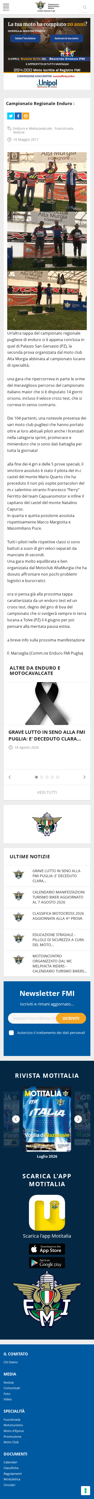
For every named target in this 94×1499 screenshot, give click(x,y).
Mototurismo (13, 1425)
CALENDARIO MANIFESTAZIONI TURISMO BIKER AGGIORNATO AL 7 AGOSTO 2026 (59, 897)
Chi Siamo (11, 1362)
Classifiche (11, 1468)
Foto (7, 1394)
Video (8, 1399)
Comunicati (12, 1388)
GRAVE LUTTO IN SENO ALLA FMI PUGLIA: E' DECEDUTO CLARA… (46, 735)
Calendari (10, 1462)
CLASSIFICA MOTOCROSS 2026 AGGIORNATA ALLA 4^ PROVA (58, 916)
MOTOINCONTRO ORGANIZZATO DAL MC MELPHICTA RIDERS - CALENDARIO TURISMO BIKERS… (60, 963)
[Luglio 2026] (47, 1119)
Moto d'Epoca (14, 1431)
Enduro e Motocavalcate (33, 128)
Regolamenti (13, 1473)
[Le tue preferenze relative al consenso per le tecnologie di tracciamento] (85, 1490)
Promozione (12, 1436)
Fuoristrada (64, 128)
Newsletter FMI (47, 993)
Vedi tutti (47, 792)
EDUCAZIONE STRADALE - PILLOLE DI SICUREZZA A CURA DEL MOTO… (58, 939)
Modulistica (12, 1479)
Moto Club (11, 1442)
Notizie (19, 132)
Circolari (9, 1485)
